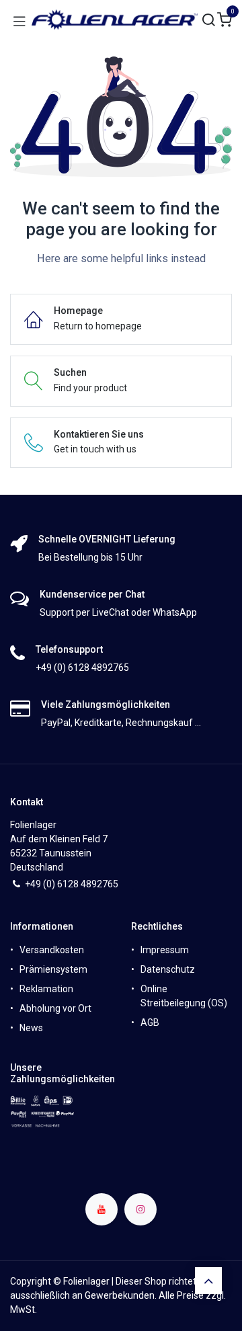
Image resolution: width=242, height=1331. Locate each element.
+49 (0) (41, 884)
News (31, 1027)
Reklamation (46, 988)
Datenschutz (167, 969)
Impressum (164, 949)
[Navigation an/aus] (19, 20)
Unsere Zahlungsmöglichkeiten (62, 1073)
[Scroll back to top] (208, 1280)
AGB (149, 1022)
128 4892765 (90, 884)
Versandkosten (51, 949)
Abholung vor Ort (55, 1008)
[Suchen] (209, 20)
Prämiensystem (53, 969)
